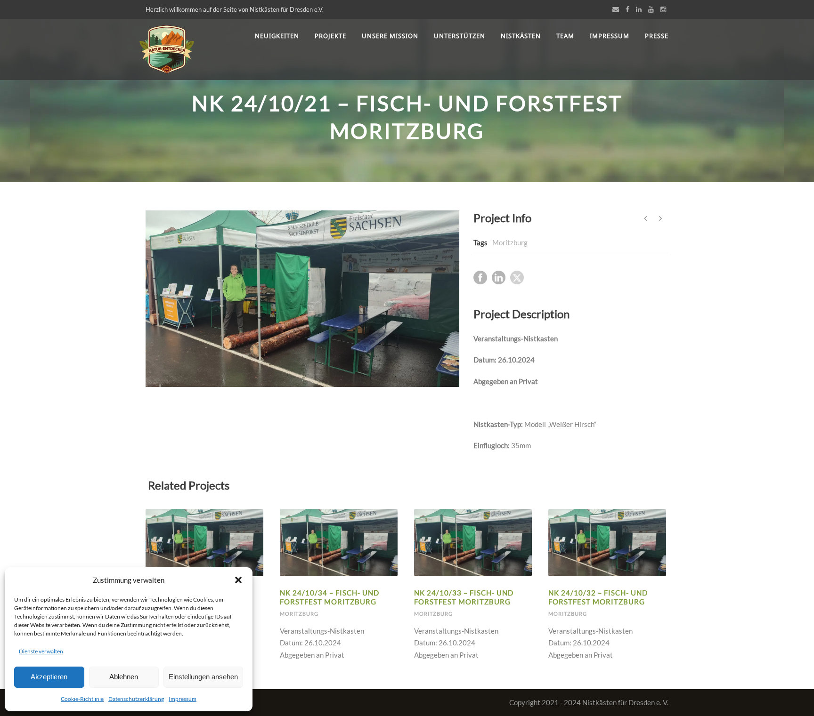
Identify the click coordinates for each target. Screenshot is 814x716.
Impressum (182, 698)
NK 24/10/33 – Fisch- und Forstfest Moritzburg (463, 597)
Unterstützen (459, 36)
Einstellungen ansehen (203, 677)
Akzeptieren (49, 677)
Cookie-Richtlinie (82, 698)
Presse (656, 36)
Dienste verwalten (41, 651)
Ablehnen (123, 677)
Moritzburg (510, 242)
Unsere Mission (390, 36)
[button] (238, 580)
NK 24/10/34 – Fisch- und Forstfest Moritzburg (329, 597)
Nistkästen (521, 36)
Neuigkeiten (277, 36)
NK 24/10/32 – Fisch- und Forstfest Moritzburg (598, 597)
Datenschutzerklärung (136, 698)
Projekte (330, 36)
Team (565, 36)
